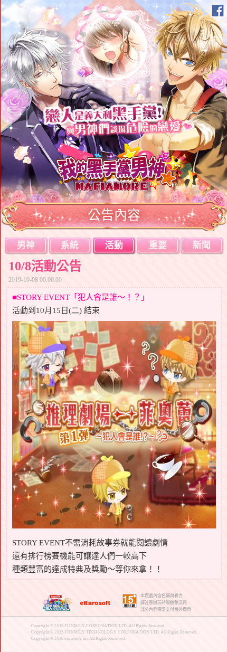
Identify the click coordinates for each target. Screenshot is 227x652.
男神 (26, 245)
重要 (158, 245)
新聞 (202, 245)
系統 (70, 245)
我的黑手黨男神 (119, 166)
